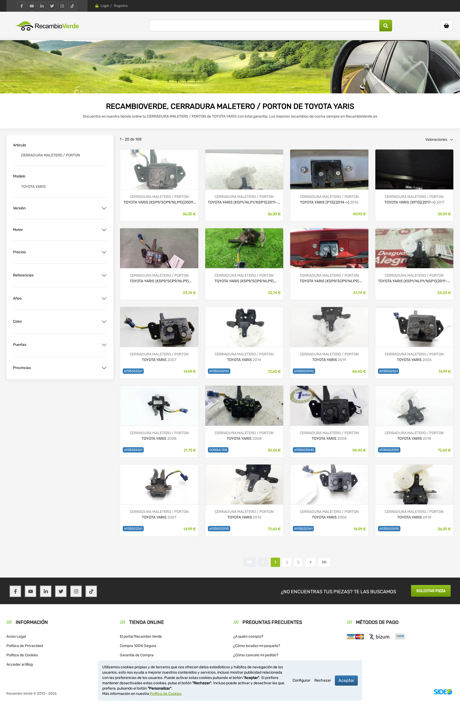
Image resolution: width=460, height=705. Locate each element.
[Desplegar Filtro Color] (104, 321)
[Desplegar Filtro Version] (104, 208)
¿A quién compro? (248, 636)
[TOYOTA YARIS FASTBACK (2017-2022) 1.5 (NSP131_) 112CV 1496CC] (329, 326)
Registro (121, 6)
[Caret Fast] (263, 562)
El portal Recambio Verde (141, 636)
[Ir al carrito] (446, 26)
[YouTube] (32, 6)
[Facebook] (22, 6)
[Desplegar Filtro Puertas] (104, 344)
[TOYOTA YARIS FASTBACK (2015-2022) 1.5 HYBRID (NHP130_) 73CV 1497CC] (244, 484)
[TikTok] (72, 6)
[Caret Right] (310, 562)
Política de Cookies (22, 655)
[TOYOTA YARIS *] (414, 169)
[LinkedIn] (42, 6)
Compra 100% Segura (138, 646)
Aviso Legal (16, 636)
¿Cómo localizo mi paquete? (256, 646)
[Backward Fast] (249, 562)
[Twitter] (52, 6)
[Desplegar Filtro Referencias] (104, 275)
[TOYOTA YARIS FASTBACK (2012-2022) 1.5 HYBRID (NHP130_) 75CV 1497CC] (244, 326)
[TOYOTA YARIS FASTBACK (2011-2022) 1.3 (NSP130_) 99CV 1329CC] (414, 484)
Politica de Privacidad (24, 646)
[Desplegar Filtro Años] (104, 298)
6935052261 (133, 371)
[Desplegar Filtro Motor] (104, 230)
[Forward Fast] (324, 562)
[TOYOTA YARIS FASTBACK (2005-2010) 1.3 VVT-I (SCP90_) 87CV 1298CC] (159, 405)
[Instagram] (62, 6)
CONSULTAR (218, 450)
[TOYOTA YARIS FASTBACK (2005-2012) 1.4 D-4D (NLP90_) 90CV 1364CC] (159, 326)
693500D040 (304, 450)
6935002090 (219, 371)
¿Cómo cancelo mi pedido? (255, 655)
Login (105, 6)
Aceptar (346, 680)
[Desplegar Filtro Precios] (104, 252)
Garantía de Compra (137, 655)
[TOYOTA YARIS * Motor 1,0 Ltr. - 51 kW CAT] (159, 169)
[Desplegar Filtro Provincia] (104, 368)
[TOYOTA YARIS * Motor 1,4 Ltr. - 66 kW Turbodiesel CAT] (244, 169)
